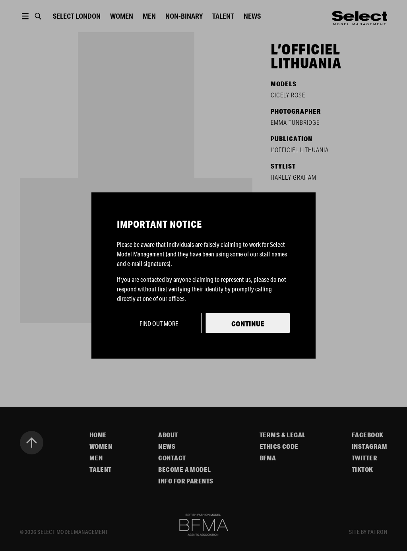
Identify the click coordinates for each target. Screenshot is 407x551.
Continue (247, 323)
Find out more (159, 323)
